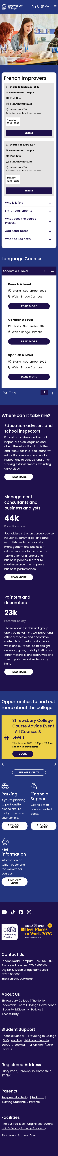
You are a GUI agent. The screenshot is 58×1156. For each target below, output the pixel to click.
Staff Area (9, 1135)
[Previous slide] (3, 764)
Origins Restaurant (40, 1124)
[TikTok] (13, 913)
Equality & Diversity (16, 1009)
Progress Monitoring (15, 1097)
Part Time (24, 392)
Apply (36, 6)
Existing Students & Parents (21, 1102)
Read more (29, 306)
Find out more (14, 826)
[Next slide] (55, 764)
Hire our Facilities (13, 1124)
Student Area (27, 1135)
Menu (49, 6)
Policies (36, 1009)
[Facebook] (21, 913)
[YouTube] (4, 913)
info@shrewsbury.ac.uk (17, 979)
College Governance (42, 1005)
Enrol (29, 133)
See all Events (29, 772)
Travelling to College (42, 1036)
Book (23, 754)
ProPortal (38, 1097)
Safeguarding (12, 1040)
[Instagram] (29, 913)
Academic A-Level (24, 271)
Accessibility (10, 1014)
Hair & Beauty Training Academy (24, 1128)
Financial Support (14, 1036)
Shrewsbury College (15, 1000)
